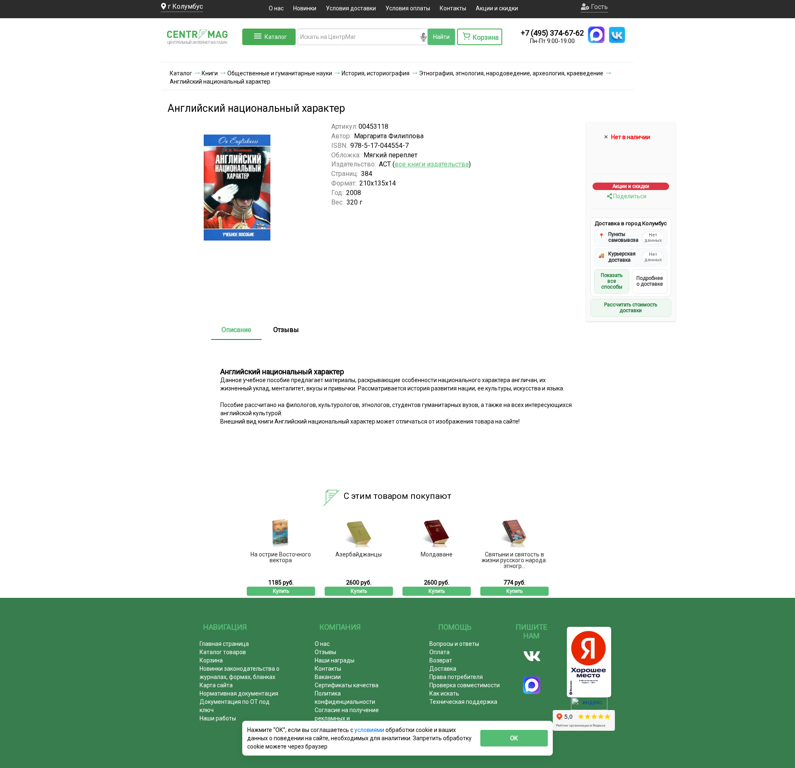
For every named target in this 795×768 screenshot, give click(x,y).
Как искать (444, 693)
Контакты (453, 8)
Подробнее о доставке (649, 281)
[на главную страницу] (200, 54)
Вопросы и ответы (454, 643)
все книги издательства (432, 164)
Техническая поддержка (463, 701)
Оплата (439, 652)
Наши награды (334, 660)
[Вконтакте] (532, 656)
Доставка (442, 668)
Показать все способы (611, 281)
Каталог (276, 37)
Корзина (211, 660)
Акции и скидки (497, 8)
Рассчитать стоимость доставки (630, 307)
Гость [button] (598, 7)
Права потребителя (456, 677)
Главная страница (224, 643)
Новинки (304, 8)
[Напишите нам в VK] (617, 34)
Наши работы (218, 718)
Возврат (440, 660)
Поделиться (629, 196)
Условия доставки (351, 8)
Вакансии (328, 677)
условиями (369, 730)
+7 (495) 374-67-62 (552, 33)
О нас (276, 8)
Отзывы (286, 330)
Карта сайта (216, 685)
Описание (236, 330)
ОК (514, 738)
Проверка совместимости (464, 685)
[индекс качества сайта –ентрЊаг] (589, 706)
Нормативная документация (239, 693)
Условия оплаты (407, 8)
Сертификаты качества (346, 685)
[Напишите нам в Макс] (596, 34)
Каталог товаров (223, 652)
